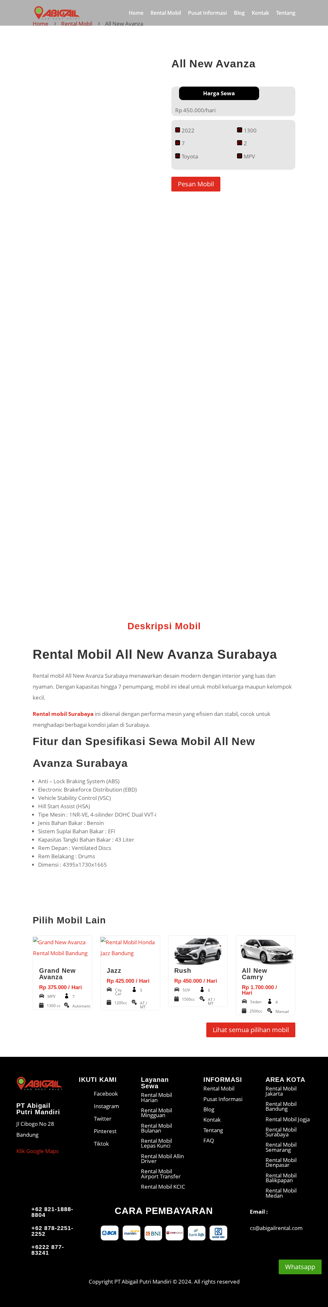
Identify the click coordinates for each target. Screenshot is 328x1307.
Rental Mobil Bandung (281, 1106)
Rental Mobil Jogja (288, 1119)
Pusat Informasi (207, 13)
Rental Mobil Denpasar (281, 1162)
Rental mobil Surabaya (63, 713)
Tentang (285, 13)
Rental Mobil (166, 13)
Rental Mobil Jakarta (281, 1091)
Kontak (260, 13)
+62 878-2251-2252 (52, 1231)
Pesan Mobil (196, 184)
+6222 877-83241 (47, 1250)
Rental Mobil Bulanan (156, 1128)
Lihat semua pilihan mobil (251, 1029)
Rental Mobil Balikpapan (281, 1178)
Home (136, 13)
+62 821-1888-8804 (52, 1212)
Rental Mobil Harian (156, 1097)
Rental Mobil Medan (281, 1193)
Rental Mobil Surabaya (281, 1132)
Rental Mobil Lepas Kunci (156, 1143)
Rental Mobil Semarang (281, 1147)
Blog (239, 13)
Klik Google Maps (37, 1151)
